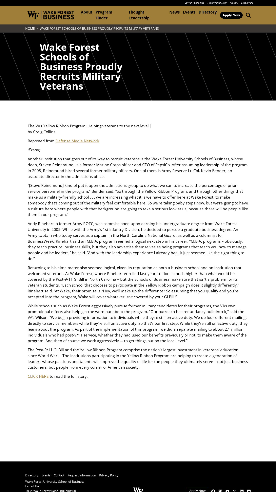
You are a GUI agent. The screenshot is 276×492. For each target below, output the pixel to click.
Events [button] (189, 12)
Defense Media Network (77, 141)
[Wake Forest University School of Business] (50, 15)
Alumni (234, 2)
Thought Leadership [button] (139, 15)
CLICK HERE (38, 376)
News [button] (174, 12)
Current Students (194, 2)
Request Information (81, 475)
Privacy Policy (108, 475)
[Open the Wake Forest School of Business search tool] (247, 15)
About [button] (86, 12)
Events (46, 475)
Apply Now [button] (231, 15)
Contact (59, 475)
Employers (247, 2)
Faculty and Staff (217, 2)
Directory (208, 12)
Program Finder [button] (104, 15)
